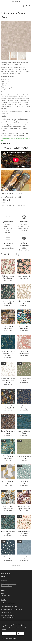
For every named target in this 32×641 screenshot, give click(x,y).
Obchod (3, 590)
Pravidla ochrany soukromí (8, 584)
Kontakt (3, 600)
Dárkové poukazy (6, 573)
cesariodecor (11, 615)
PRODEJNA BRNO (17, 1)
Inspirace (3, 576)
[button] (23, 6)
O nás (2, 593)
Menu (29, 6)
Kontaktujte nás (5, 595)
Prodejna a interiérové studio (9, 606)
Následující (15, 565)
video (11, 111)
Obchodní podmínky (6, 586)
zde (24, 135)
